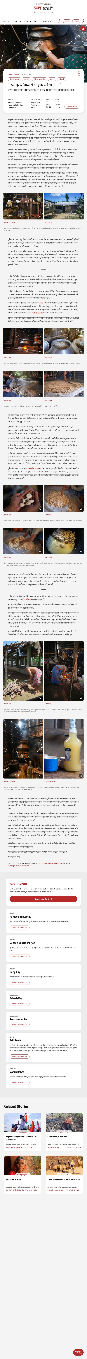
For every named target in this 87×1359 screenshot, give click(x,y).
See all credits (72, 106)
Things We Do (14, 79)
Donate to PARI (42, 899)
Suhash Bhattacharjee (16, 105)
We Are (51, 79)
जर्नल (41, 302)
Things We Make (39, 79)
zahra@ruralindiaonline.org (52, 863)
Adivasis (61, 79)
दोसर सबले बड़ (38, 312)
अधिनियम (27, 599)
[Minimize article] (79, 73)
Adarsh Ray (35, 102)
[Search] (59, 21)
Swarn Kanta (57, 106)
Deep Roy (12, 107)
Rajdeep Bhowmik (15, 102)
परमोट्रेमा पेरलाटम (34, 468)
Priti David (48, 106)
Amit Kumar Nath (35, 106)
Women (26, 79)
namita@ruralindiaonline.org (18, 866)
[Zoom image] (82, 28)
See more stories (18, 927)
